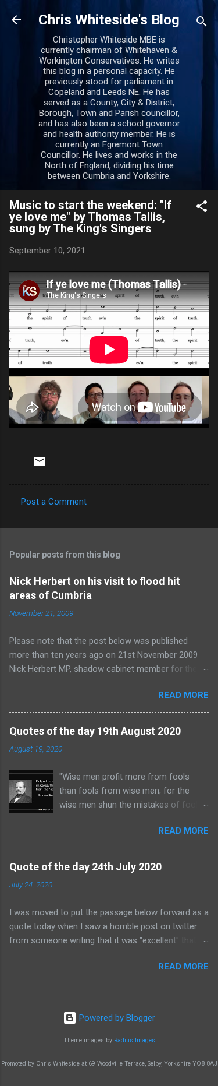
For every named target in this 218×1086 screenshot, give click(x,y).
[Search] (202, 23)
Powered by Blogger (116, 1018)
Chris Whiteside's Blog (109, 20)
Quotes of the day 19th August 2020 (95, 731)
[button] (202, 208)
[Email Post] (40, 465)
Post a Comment (54, 501)
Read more (183, 695)
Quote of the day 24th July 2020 (85, 867)
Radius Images (134, 1040)
